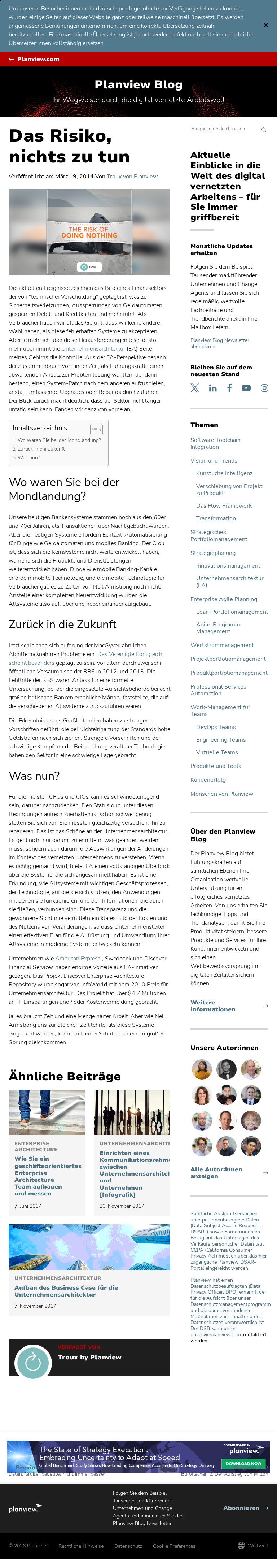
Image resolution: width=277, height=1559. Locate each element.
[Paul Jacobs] (202, 1130)
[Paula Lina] (251, 1130)
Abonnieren (245, 1508)
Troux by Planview (90, 1358)
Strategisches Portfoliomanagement (218, 536)
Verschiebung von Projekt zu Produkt (229, 490)
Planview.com (38, 59)
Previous (57, 1470)
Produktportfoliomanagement (229, 673)
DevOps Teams (216, 727)
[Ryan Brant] (227, 1079)
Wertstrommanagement (222, 645)
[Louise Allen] (202, 1156)
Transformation (216, 518)
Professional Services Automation (218, 690)
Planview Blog (138, 84)
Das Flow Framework (224, 506)
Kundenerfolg (208, 780)
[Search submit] (264, 130)
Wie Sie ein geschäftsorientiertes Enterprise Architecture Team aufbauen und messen (46, 1169)
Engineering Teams (221, 740)
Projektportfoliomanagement (228, 659)
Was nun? (29, 457)
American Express (78, 959)
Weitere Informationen (226, 1006)
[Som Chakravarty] (227, 1105)
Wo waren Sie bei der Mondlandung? (59, 440)
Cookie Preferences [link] (174, 1546)
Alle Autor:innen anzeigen (216, 1173)
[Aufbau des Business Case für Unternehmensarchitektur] (89, 1247)
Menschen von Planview (221, 794)
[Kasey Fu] (251, 1156)
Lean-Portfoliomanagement (232, 612)
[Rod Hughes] (251, 1105)
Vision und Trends (213, 460)
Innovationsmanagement (228, 566)
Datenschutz (128, 1546)
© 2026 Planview (28, 1545)
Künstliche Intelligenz (224, 473)
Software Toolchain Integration (215, 444)
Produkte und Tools (215, 766)
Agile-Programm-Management (219, 628)
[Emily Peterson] (202, 1105)
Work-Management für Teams (220, 711)
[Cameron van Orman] (251, 1079)
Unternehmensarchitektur (93, 349)
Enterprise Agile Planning (223, 599)
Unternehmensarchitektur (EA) (230, 582)
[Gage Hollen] (227, 1156)
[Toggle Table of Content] (93, 430)
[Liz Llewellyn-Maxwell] (202, 1079)
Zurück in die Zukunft (41, 448)
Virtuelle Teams (217, 752)
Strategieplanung (213, 553)
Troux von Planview (132, 177)
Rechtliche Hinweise (81, 1546)
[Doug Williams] (227, 1130)
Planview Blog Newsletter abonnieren (219, 343)
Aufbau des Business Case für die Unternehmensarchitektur (66, 1287)
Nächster (224, 1470)
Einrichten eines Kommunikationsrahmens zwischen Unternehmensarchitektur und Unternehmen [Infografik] (132, 1169)
